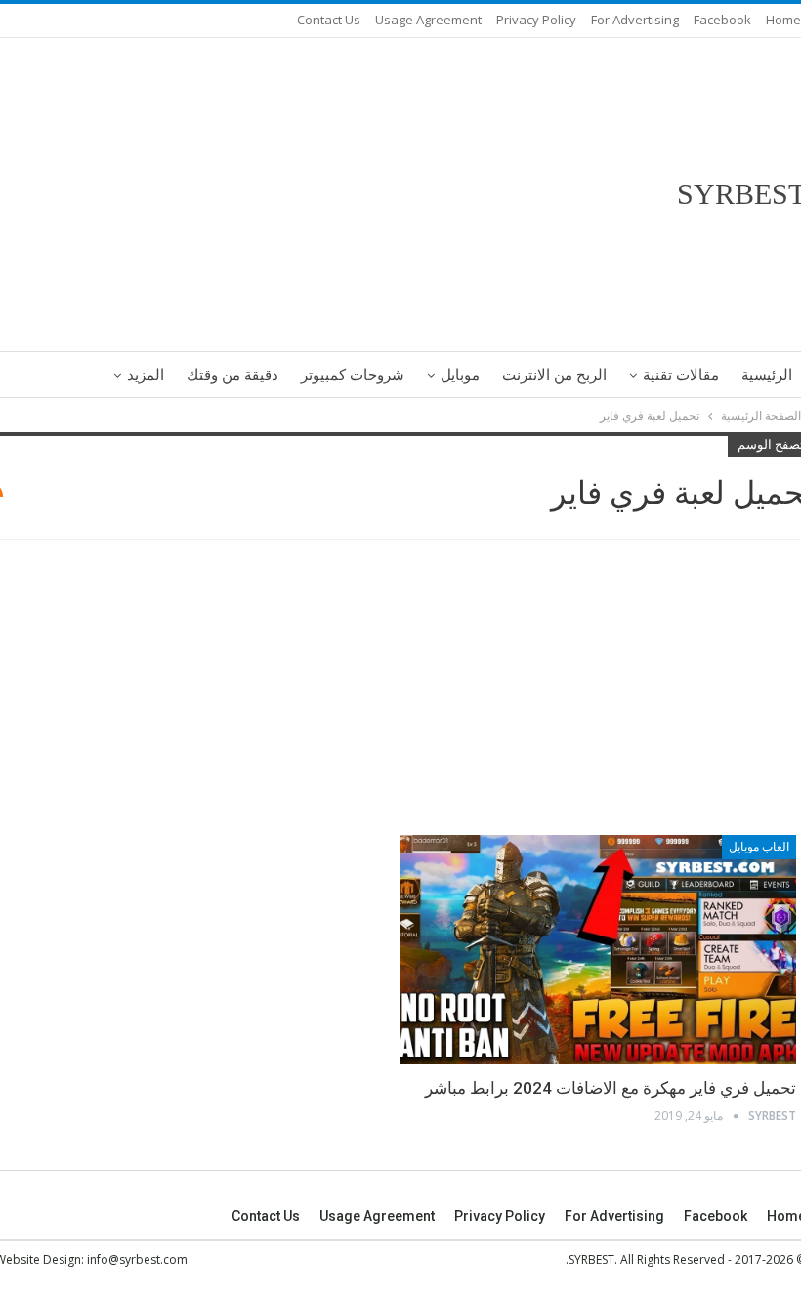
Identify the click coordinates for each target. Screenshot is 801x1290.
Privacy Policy (536, 19)
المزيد (145, 375)
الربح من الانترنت (554, 375)
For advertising (635, 19)
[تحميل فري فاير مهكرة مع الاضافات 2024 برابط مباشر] (598, 949)
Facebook (722, 19)
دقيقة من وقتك (232, 375)
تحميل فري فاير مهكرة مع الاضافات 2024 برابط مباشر (610, 1088)
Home (783, 19)
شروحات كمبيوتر (352, 375)
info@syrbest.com (137, 1259)
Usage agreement (428, 19)
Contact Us (328, 19)
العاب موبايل (759, 846)
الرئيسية (766, 375)
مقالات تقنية (681, 375)
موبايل (460, 375)
